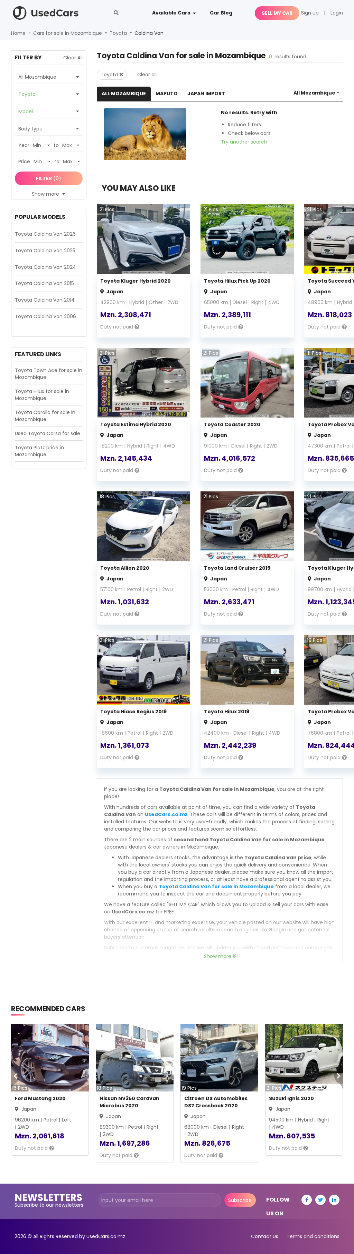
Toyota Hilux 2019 (226, 711)
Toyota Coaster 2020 (232, 424)
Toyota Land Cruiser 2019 (237, 568)
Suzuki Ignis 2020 (291, 1098)
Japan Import (206, 93)
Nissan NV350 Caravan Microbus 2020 (129, 1102)
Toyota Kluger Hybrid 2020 (135, 280)
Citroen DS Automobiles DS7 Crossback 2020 (216, 1102)
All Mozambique (124, 93)
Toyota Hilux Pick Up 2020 (237, 280)
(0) (48, 178)
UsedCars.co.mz (166, 814)
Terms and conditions (313, 1236)
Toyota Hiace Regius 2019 (133, 711)
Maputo (167, 93)
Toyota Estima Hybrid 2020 (135, 424)
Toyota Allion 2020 (124, 568)
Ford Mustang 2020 (40, 1098)
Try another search (244, 141)
